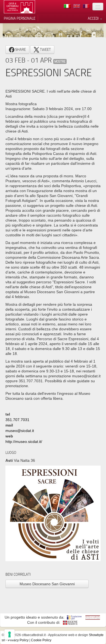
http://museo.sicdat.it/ (23, 441)
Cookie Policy (41, 640)
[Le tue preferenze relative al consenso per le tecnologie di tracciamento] (9, 634)
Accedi (93, 18)
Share (20, 49)
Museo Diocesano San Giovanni (47, 584)
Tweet (45, 49)
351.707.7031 (17, 419)
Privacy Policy (18, 640)
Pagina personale (19, 18)
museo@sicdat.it (19, 430)
